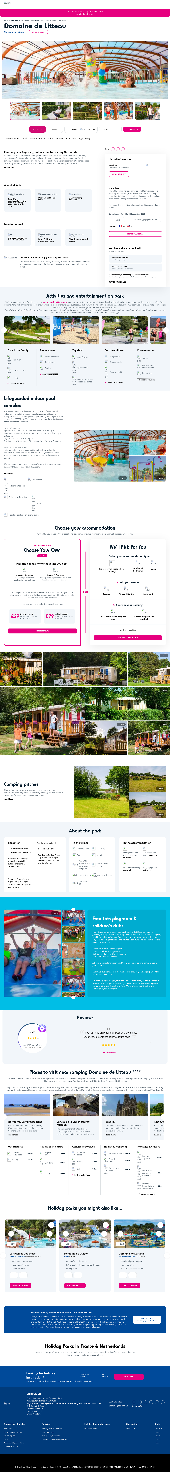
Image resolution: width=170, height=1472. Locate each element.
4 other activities (147, 1194)
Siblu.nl (157, 1443)
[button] (86, 740)
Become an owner (90, 1428)
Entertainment (13, 138)
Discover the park (20, 1285)
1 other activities (17, 383)
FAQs (6, 1439)
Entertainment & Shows (13, 1432)
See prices (133, 129)
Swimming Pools (10, 1436)
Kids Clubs (71, 138)
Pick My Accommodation (128, 638)
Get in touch (130, 1428)
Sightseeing (84, 138)
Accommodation (37, 138)
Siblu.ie (157, 1432)
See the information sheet (48, 843)
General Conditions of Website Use (54, 1439)
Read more (9, 167)
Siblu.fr (157, 1436)
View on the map (38, 32)
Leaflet (129, 777)
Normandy (45, 20)
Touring (54, 129)
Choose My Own (42, 631)
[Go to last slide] (11, 70)
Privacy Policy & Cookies (51, 1436)
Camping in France (11, 1446)
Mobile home (37, 129)
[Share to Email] (118, 149)
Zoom (123, 478)
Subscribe (128, 1377)
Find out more (147, 1320)
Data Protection (48, 1432)
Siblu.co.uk (159, 1428)
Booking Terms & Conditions (52, 1428)
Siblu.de (157, 1439)
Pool (25, 138)
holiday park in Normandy (54, 302)
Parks (6, 20)
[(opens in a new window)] (134, 1402)
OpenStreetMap (139, 777)
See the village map (135, 234)
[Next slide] (159, 70)
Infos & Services (55, 138)
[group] (27, 330)
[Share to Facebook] (113, 149)
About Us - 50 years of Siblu (14, 1443)
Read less (8, 473)
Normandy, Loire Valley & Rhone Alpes (24, 20)
